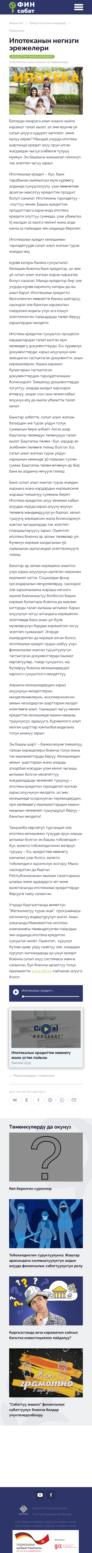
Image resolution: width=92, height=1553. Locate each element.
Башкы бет (16, 23)
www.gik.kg (41, 971)
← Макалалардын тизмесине (32, 1076)
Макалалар (16, 30)
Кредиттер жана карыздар (47, 23)
